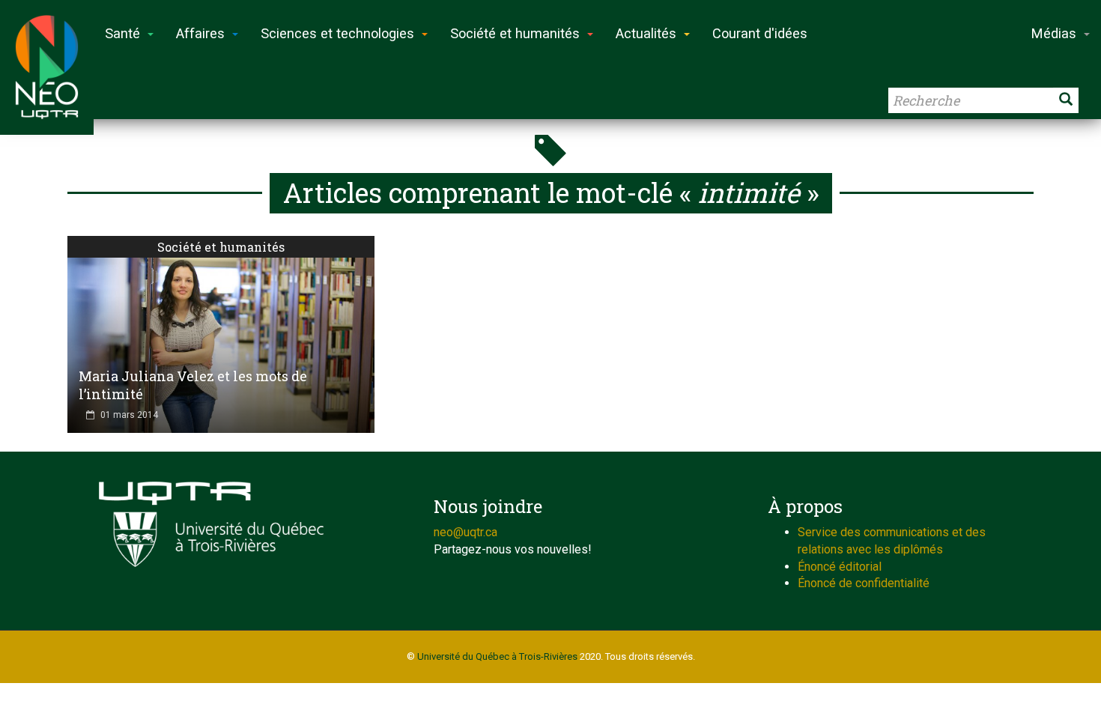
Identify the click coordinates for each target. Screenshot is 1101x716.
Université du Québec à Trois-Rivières (497, 656)
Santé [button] (122, 33)
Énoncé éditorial (840, 566)
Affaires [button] (200, 33)
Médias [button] (1053, 33)
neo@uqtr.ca (465, 532)
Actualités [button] (646, 33)
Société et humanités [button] (515, 33)
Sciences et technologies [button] (337, 33)
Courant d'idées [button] (759, 33)
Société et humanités (221, 247)
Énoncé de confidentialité (863, 583)
